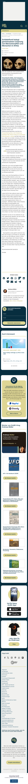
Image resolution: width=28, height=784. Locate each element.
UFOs (19, 350)
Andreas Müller (5, 48)
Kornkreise (4, 693)
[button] (4, 278)
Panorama (4, 705)
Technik (4, 715)
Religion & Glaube (6, 708)
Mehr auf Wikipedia (8, 443)
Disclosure (6, 350)
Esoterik (4, 676)
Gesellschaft (13, 350)
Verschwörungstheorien (8, 720)
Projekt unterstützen (14, 762)
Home (3, 33)
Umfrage (17, 361)
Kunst (3, 698)
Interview (4, 690)
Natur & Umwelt (6, 703)
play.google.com (14, 614)
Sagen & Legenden (6, 710)
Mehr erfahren (14, 413)
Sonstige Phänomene (7, 711)
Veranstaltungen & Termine (8, 718)
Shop (14, 644)
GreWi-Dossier (5, 688)
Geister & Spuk (5, 679)
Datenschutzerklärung (7, 725)
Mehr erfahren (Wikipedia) (16, 300)
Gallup (8, 361)
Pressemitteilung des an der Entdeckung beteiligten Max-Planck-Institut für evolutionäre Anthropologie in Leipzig (13, 134)
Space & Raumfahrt (6, 713)
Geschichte (4, 681)
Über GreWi (5, 723)
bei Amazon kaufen (10, 478)
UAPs (11, 361)
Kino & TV (4, 691)
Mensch (4, 701)
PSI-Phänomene (6, 706)
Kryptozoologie (6, 696)
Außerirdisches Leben (7, 673)
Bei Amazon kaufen (10, 577)
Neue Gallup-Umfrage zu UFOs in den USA (13, 353)
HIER (5, 151)
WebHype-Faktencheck (7, 721)
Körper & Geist (5, 695)
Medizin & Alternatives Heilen (9, 700)
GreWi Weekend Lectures (8, 686)
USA (21, 361)
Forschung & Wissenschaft (8, 678)
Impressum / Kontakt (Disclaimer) (10, 726)
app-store (14, 609)
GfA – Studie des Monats (8, 684)
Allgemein (4, 669)
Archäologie (8, 33)
